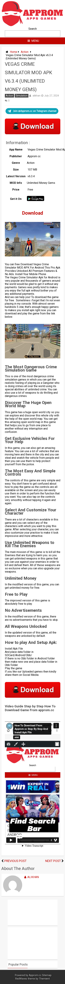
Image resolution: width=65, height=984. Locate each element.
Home (13, 51)
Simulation (22, 95)
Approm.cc (35, 975)
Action (24, 51)
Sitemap (46, 975)
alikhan (36, 95)
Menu (35, 40)
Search (32, 28)
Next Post (53, 861)
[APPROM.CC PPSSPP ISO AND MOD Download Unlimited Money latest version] (32, 25)
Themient (44, 978)
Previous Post (15, 861)
